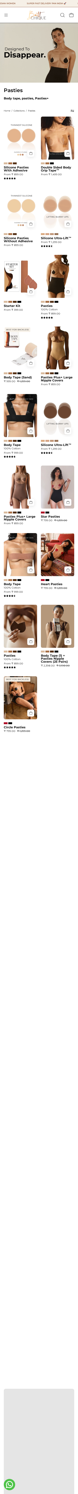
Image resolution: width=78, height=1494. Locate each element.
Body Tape (12, 445)
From (13, 174)
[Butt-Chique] (36, 15)
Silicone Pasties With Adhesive (16, 169)
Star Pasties (50, 516)
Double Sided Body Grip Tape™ (56, 169)
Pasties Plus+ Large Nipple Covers (57, 379)
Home (7, 110)
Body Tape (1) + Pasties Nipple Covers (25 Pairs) (54, 658)
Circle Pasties (15, 727)
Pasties (47, 305)
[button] (62, 15)
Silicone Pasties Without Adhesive (18, 240)
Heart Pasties (51, 584)
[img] (10, 178)
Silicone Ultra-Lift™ (56, 238)
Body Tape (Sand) (18, 377)
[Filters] (72, 111)
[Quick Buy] (30, 153)
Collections (19, 110)
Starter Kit (12, 305)
